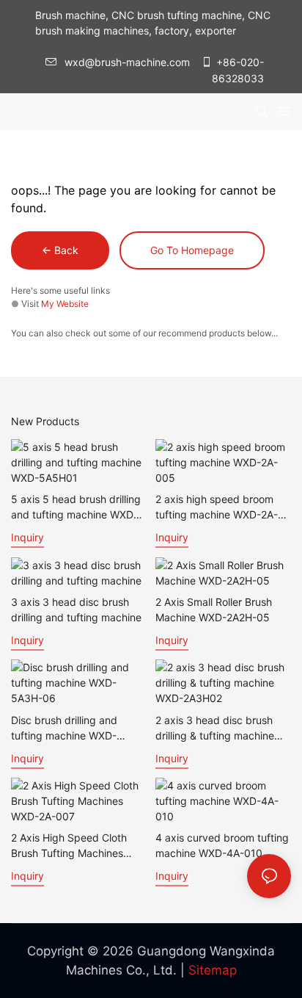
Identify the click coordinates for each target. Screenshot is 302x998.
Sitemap (212, 970)
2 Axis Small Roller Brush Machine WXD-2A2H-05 (213, 609)
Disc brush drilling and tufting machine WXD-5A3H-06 (64, 728)
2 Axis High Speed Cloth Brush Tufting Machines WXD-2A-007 (69, 846)
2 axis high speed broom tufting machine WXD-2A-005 (216, 507)
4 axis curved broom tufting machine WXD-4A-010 (222, 845)
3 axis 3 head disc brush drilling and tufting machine (76, 609)
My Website (65, 303)
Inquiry (27, 537)
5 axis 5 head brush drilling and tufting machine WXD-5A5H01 (76, 507)
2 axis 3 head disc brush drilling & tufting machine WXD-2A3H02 (214, 728)
